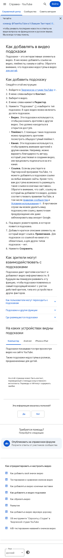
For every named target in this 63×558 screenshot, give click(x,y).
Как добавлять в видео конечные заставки (31, 486)
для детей (11, 70)
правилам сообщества (35, 200)
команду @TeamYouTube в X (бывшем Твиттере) (27, 23)
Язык (10, 549)
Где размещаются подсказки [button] (22, 317)
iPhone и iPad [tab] (41, 341)
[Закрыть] (60, 18)
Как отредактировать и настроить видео (28, 466)
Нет (38, 414)
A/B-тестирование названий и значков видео (33, 528)
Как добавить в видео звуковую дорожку (31, 512)
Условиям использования (25, 203)
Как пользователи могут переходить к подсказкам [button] (27, 302)
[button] (4, 4)
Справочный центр (11, 11)
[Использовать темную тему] (27, 552)
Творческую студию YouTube (37, 90)
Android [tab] (28, 341)
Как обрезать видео (20, 499)
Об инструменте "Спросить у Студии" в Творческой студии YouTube (30, 520)
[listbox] (14, 552)
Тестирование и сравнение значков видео (31, 480)
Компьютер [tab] (13, 341)
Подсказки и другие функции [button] (21, 310)
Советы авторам (48, 11)
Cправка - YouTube (20, 4)
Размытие (15, 505)
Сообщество (30, 11)
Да (24, 414)
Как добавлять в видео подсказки (28, 492)
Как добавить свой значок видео (26, 473)
